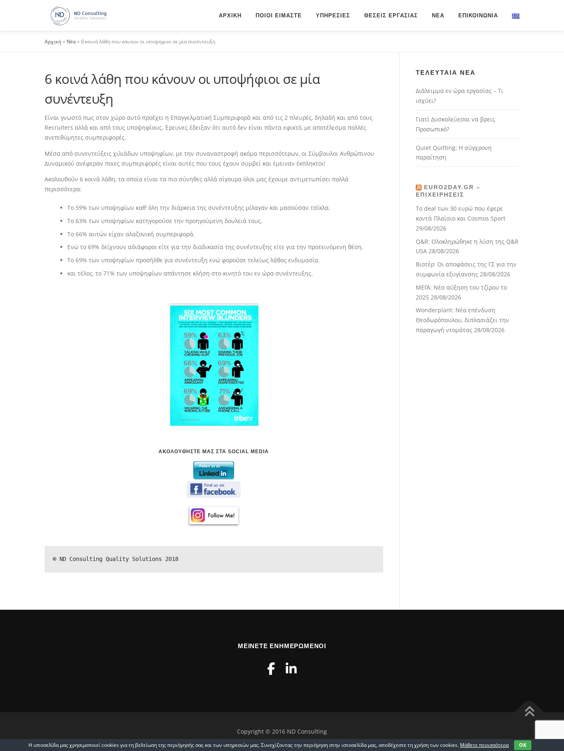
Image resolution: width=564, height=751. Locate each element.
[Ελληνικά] (512, 15)
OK (522, 745)
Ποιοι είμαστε (279, 15)
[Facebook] (271, 668)
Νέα (438, 15)
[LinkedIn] (291, 668)
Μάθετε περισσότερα (484, 745)
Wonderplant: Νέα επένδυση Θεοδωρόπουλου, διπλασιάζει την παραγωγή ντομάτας (462, 320)
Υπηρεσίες (333, 15)
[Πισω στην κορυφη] (529, 712)
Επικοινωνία (478, 15)
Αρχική (230, 15)
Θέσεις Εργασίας (391, 15)
